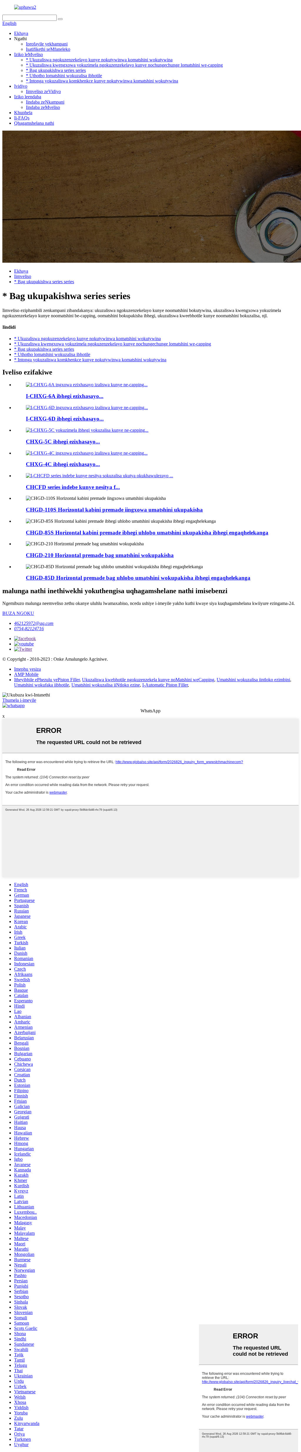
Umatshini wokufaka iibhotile (41, 684)
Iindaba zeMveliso (43, 107)
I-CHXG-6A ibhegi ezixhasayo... (64, 396)
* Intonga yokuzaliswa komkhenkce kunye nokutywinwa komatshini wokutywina (102, 80)
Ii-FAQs (21, 117)
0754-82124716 (29, 628)
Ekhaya (21, 33)
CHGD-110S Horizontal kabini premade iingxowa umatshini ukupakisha (114, 510)
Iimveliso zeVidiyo (43, 91)
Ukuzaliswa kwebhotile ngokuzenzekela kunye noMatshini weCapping (148, 679)
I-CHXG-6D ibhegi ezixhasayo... (65, 419)
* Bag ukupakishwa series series (56, 70)
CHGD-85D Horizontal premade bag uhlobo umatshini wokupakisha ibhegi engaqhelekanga (138, 578)
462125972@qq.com (33, 623)
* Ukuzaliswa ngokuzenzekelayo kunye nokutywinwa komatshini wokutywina (99, 59)
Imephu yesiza (27, 669)
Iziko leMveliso (28, 54)
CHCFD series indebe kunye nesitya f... (73, 487)
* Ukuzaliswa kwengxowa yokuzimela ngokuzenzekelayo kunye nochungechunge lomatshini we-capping (124, 65)
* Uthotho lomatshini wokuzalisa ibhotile (64, 75)
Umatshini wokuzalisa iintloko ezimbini (253, 679)
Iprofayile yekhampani (47, 43)
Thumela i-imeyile (19, 700)
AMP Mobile (26, 674)
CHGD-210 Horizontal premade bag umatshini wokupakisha (100, 555)
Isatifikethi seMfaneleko (48, 49)
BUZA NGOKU (18, 613)
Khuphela (23, 112)
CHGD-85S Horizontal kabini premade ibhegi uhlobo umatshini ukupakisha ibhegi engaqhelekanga (147, 532)
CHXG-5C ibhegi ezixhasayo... (63, 442)
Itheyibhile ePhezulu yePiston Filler (47, 679)
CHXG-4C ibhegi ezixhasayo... (63, 464)
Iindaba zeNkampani (45, 102)
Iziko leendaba (27, 96)
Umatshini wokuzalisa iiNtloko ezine (105, 684)
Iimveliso (22, 276)
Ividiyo (20, 86)
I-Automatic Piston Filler (165, 684)
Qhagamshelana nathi (34, 123)
